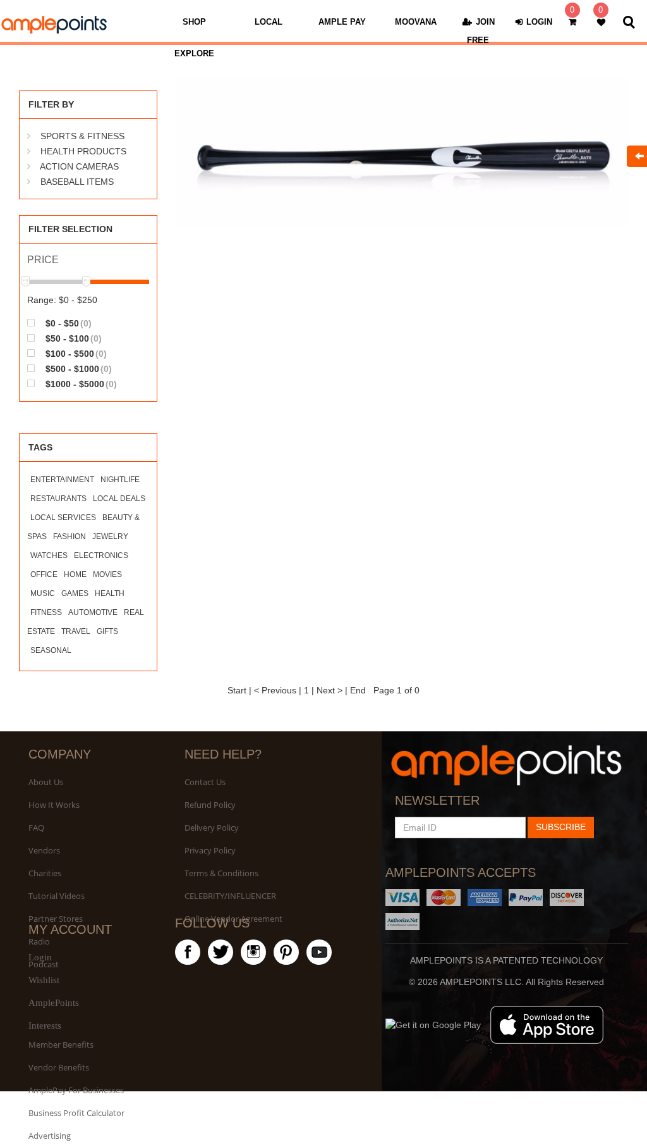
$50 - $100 (72, 338)
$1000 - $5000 (80, 384)
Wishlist (43, 980)
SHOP (194, 22)
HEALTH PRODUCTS (83, 151)
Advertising (49, 1135)
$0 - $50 (67, 323)
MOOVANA (416, 22)
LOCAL (268, 22)
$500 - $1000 (77, 368)
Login (40, 957)
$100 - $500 (75, 353)
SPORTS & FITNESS (82, 136)
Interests (44, 1025)
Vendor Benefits (58, 1067)
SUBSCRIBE (561, 827)
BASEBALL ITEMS (77, 182)
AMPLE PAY (342, 22)
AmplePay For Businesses (76, 1090)
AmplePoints (53, 1003)
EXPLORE (194, 53)
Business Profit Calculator (76, 1113)
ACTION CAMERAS (79, 166)
